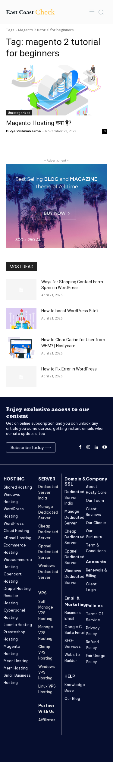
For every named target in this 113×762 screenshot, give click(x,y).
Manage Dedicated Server (48, 512)
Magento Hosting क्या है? (38, 123)
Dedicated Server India (48, 492)
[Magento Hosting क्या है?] (56, 90)
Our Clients (96, 523)
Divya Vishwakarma (23, 131)
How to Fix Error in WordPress (69, 369)
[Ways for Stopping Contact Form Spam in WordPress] (21, 289)
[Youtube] (104, 447)
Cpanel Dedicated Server (48, 552)
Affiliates (46, 720)
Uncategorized (19, 113)
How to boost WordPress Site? (70, 310)
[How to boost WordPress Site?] (21, 318)
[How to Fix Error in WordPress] (21, 376)
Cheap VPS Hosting (45, 652)
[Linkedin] (96, 447)
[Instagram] (88, 447)
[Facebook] (80, 447)
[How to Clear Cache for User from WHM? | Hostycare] (21, 347)
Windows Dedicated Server (48, 571)
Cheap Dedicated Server (48, 532)
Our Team (95, 500)
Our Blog (72, 698)
